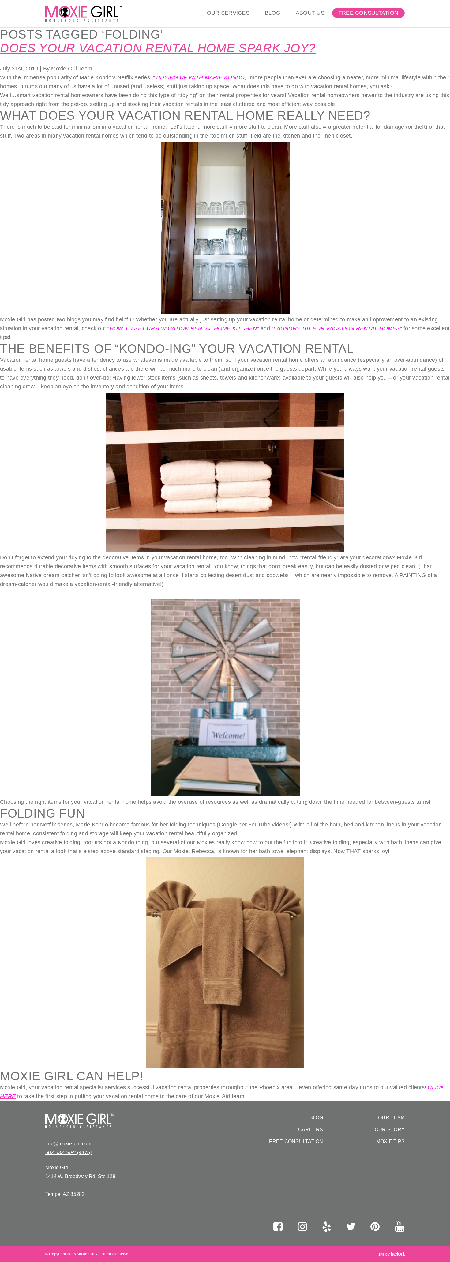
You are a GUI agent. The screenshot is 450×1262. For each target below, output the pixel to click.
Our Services (228, 13)
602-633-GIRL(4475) (68, 1152)
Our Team (391, 1117)
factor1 (398, 1253)
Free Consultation (368, 13)
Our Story (390, 1129)
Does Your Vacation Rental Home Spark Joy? (158, 48)
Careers (310, 1129)
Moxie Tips (390, 1141)
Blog (272, 13)
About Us (310, 13)
